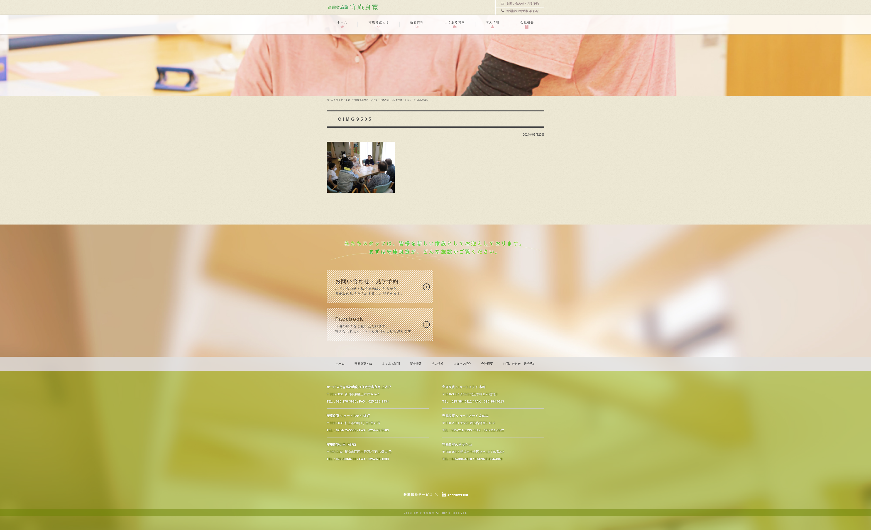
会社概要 (527, 22)
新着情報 (417, 22)
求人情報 (492, 22)
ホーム (342, 22)
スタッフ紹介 (462, 363)
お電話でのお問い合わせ (522, 11)
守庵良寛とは (379, 22)
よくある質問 (455, 22)
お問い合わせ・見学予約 (522, 3)
